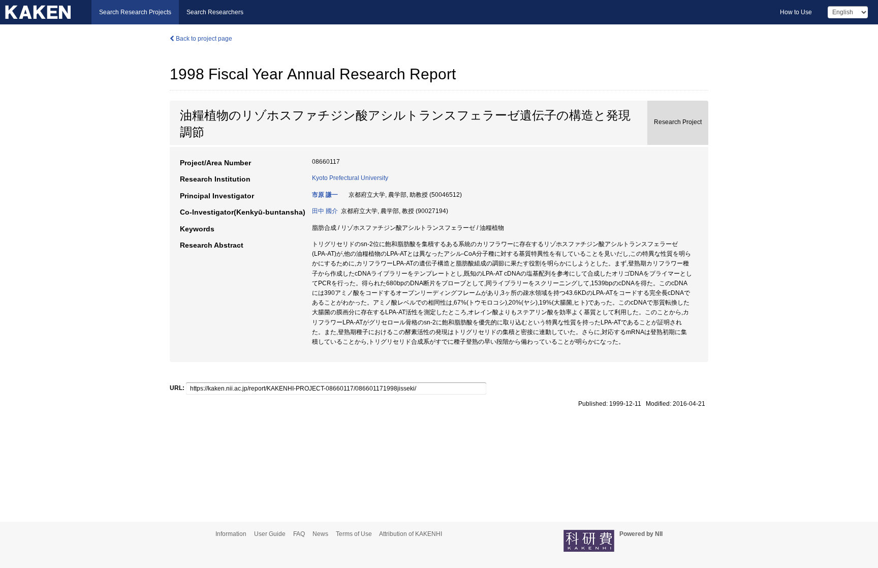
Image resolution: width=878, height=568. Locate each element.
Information (230, 533)
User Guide (270, 533)
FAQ (299, 533)
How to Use (796, 12)
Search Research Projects (135, 12)
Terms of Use (354, 533)
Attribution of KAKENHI (410, 533)
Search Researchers (214, 12)
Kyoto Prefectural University (350, 178)
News (320, 533)
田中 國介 (325, 211)
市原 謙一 (325, 194)
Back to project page (203, 38)
